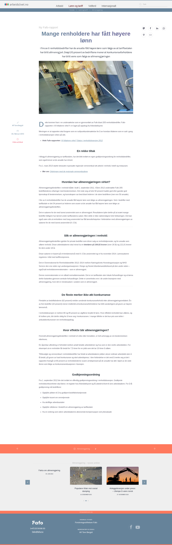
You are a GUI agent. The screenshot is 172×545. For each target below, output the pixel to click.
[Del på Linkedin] (157, 28)
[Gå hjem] (16, 4)
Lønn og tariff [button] (76, 5)
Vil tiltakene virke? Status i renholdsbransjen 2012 (82, 141)
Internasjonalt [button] (109, 5)
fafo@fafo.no (37, 532)
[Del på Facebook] (150, 28)
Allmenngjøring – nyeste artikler (86, 463)
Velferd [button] (92, 5)
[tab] (83, 500)
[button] (17, 449)
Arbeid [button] (59, 5)
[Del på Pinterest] (143, 34)
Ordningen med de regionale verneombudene (69, 172)
